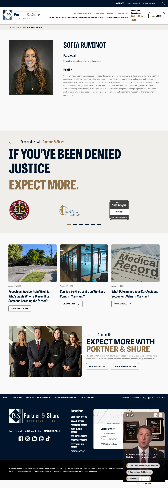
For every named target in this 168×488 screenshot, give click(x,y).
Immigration (84, 17)
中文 (140, 3)
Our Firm (78, 14)
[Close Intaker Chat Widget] (160, 415)
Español (135, 3)
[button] (19, 308)
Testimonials (98, 14)
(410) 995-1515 (137, 18)
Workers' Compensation (117, 17)
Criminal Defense (69, 17)
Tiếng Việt (152, 3)
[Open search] (163, 3)
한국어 (145, 3)
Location (87, 14)
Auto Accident (54, 17)
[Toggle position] (155, 415)
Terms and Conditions (65, 398)
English (128, 3)
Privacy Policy (44, 398)
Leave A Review (87, 398)
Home (12, 28)
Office (79, 417)
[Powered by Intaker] (148, 483)
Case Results (111, 14)
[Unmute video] (127, 415)
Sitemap (30, 398)
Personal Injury (98, 17)
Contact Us (123, 14)
